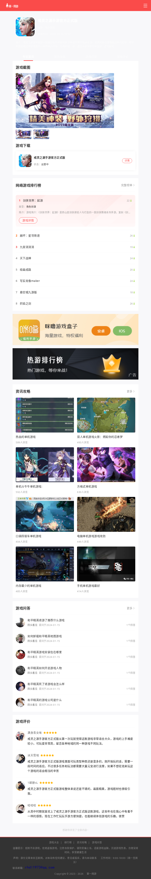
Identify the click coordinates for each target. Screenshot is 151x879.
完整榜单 (127, 185)
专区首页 (28, 56)
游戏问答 (91, 56)
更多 (130, 391)
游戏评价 (122, 56)
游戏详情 (28, 220)
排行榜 (68, 842)
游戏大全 (54, 842)
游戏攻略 (59, 56)
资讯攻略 (82, 842)
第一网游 (92, 873)
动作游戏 (50, 27)
